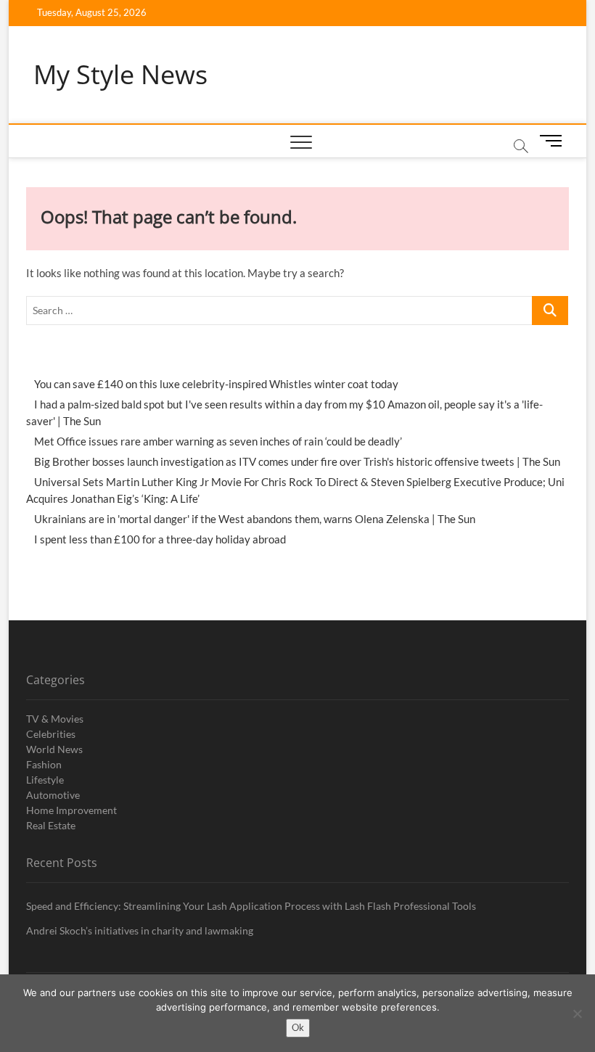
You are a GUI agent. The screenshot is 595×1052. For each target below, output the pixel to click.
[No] (577, 1013)
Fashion (44, 764)
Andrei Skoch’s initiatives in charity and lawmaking (139, 930)
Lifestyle (45, 779)
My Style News (120, 75)
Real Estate (50, 825)
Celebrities (50, 734)
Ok (298, 1027)
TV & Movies (54, 718)
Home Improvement (71, 810)
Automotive (53, 795)
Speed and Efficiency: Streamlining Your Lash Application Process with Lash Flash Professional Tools (251, 906)
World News (54, 749)
